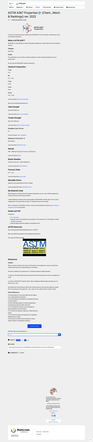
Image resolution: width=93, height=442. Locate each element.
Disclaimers (38, 434)
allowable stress (27, 187)
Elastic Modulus (23, 166)
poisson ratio (22, 176)
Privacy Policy (46, 431)
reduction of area (21, 145)
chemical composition (22, 99)
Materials (20, 7)
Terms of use (39, 431)
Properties (30, 7)
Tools (38, 7)
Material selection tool (53, 421)
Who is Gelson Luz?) (53, 411)
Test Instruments (47, 7)
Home (12, 7)
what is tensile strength (23, 125)
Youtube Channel (59, 7)
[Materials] (21, 4)
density (19, 155)
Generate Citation (34, 326)
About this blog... (71, 7)
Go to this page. (15, 217)
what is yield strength (22, 114)
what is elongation (21, 135)
